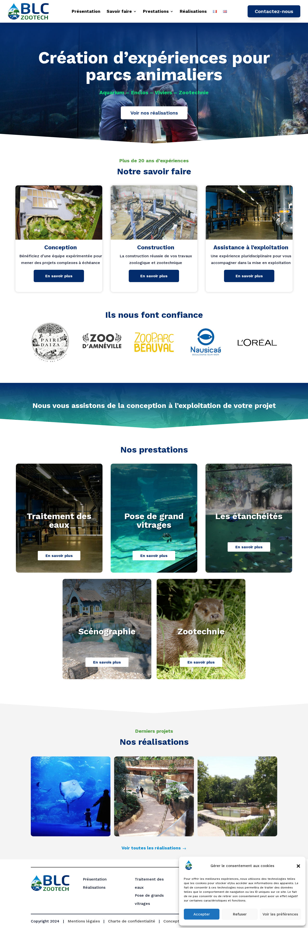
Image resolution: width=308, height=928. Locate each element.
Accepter (201, 914)
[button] (298, 866)
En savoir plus (58, 276)
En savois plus (107, 662)
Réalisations (193, 11)
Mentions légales (84, 921)
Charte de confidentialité (131, 921)
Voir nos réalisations (154, 113)
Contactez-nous (274, 11)
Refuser (240, 914)
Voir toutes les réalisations (151, 847)
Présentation (86, 11)
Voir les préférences (280, 914)
